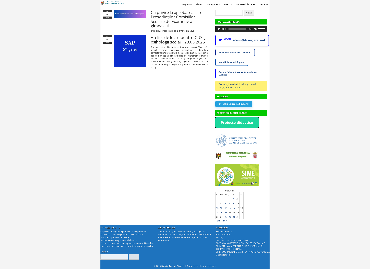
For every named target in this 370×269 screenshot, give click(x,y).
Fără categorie (223, 234)
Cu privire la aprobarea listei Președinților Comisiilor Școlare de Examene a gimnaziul (177, 19)
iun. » (224, 220)
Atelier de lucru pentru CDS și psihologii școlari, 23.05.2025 (178, 40)
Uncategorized (223, 254)
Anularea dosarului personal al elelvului (118, 240)
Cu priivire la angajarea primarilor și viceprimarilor (123, 231)
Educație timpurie (224, 231)
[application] (241, 29)
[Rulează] (219, 28)
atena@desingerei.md (249, 40)
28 (226, 217)
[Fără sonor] (255, 28)
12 (217, 208)
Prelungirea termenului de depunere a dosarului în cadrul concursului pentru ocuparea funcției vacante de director (126, 244)
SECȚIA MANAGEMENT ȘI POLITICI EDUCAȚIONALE (240, 243)
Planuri (199, 4)
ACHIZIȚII (228, 4)
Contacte (263, 4)
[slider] (262, 28)
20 (221, 212)
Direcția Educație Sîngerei (234, 104)
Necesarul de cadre (245, 4)
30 (234, 217)
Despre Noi (187, 4)
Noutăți (219, 237)
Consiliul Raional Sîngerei (231, 62)
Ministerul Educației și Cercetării (235, 52)
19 (217, 212)
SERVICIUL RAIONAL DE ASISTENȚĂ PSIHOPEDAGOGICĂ (243, 251)
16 (234, 208)
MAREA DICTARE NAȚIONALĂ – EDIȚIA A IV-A (122, 234)
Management (213, 4)
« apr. (217, 220)
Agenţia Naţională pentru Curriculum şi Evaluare (238, 73)
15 (230, 208)
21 (226, 212)
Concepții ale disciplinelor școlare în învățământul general (238, 86)
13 (221, 208)
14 (226, 208)
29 (230, 217)
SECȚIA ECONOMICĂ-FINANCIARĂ (232, 240)
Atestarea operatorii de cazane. (115, 237)
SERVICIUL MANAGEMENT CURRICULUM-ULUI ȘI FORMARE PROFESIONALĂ (239, 247)
